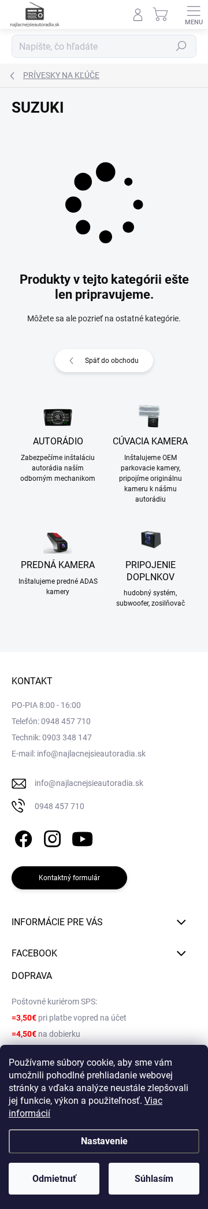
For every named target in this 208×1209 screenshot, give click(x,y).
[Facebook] (22, 836)
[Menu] (193, 14)
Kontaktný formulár (69, 878)
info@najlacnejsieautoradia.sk (89, 783)
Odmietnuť (54, 1178)
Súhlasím (154, 1178)
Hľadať (181, 46)
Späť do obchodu (112, 361)
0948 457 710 (59, 806)
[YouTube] (82, 836)
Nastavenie (104, 1141)
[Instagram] (50, 836)
